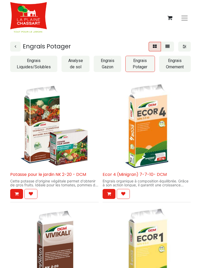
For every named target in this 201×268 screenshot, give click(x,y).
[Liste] (167, 47)
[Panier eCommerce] (170, 18)
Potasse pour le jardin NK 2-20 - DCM (48, 174)
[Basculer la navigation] (184, 17)
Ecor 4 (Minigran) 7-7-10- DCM (135, 174)
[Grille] (154, 47)
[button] (16, 194)
